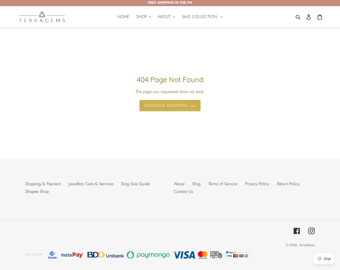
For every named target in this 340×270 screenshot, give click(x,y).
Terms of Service (223, 184)
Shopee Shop (37, 191)
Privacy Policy (257, 184)
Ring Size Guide (135, 184)
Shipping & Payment (43, 184)
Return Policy (288, 184)
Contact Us (183, 191)
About (179, 184)
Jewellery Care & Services (91, 184)
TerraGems (307, 244)
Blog (197, 184)
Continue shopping (166, 105)
